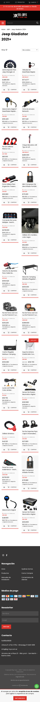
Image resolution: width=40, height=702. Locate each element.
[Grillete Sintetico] (4, 449)
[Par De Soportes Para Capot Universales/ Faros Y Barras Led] (24, 449)
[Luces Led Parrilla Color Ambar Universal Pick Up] (4, 407)
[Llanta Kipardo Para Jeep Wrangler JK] (4, 89)
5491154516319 (6, 641)
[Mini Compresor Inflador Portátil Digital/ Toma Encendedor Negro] (24, 488)
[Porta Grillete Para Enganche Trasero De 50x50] (4, 202)
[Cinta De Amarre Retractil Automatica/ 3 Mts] (24, 127)
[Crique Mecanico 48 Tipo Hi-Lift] (24, 165)
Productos (5, 573)
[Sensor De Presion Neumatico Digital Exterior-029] (24, 530)
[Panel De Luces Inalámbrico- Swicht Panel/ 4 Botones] (4, 487)
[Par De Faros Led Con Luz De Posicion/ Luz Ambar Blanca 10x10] (4, 332)
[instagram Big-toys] (3, 555)
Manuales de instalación (6, 578)
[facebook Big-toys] (6, 555)
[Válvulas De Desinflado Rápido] (24, 89)
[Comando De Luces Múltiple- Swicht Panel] (4, 240)
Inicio (3, 29)
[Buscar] (37, 23)
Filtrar (4, 50)
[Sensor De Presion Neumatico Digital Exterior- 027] (24, 412)
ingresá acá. (20, 677)
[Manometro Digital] (4, 526)
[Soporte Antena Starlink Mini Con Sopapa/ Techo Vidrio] (24, 370)
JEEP (8, 29)
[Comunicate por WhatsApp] (36, 686)
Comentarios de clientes (27, 578)
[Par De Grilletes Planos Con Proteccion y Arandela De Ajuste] (4, 165)
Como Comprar (27, 573)
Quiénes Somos (27, 569)
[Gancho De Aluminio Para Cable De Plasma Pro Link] (4, 291)
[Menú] (3, 22)
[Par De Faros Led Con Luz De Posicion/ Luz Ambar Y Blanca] (24, 332)
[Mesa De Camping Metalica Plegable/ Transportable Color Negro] (24, 295)
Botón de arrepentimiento (20, 680)
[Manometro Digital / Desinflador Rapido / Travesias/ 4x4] (4, 127)
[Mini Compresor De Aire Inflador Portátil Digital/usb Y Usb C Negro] (24, 202)
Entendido (20, 698)
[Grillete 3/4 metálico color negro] (24, 253)
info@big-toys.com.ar (9, 649)
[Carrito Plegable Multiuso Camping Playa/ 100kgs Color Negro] (4, 370)
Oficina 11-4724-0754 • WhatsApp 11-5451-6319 (18, 645)
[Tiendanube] (20, 686)
